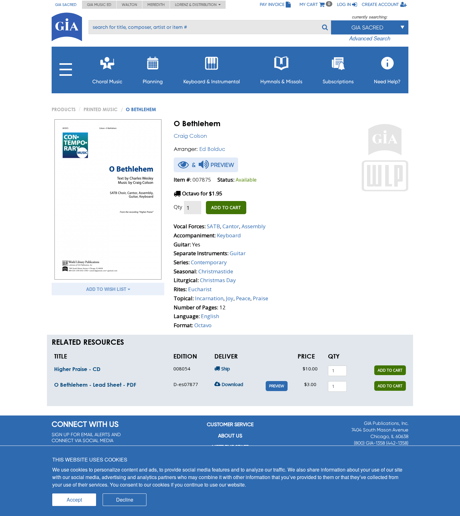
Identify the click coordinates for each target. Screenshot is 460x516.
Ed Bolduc (212, 149)
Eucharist (200, 289)
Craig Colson (190, 135)
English (210, 316)
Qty (178, 206)
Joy (229, 298)
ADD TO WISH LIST (107, 289)
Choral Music (107, 82)
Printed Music (101, 109)
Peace (243, 298)
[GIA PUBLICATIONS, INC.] (67, 26)
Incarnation (209, 298)
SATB (213, 226)
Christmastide (215, 271)
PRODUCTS (64, 109)
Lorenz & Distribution (196, 5)
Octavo (203, 325)
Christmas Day (218, 280)
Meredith (156, 5)
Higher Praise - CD (77, 369)
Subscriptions (338, 82)
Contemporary (209, 262)
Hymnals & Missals (281, 82)
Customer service (230, 424)
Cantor (230, 226)
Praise (260, 298)
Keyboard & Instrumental (211, 82)
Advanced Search (369, 38)
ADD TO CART (226, 207)
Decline (124, 499)
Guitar (238, 253)
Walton (129, 5)
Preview (276, 386)
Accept (74, 499)
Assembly (254, 226)
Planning (153, 82)
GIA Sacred (66, 5)
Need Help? (387, 82)
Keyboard (229, 235)
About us (230, 436)
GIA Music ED (99, 5)
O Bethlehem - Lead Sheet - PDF (95, 385)
